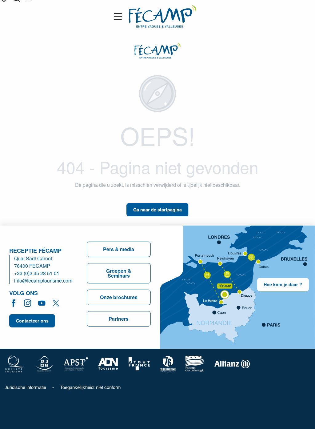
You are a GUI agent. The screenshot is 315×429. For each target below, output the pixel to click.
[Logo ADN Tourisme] (108, 363)
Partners (119, 318)
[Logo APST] (76, 363)
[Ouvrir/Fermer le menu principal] (119, 16)
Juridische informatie (25, 387)
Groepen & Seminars (118, 273)
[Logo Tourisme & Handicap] (44, 363)
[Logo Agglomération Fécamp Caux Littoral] (195, 363)
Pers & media (118, 249)
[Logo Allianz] (232, 363)
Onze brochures (119, 297)
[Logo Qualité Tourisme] (14, 363)
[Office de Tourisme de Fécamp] (162, 16)
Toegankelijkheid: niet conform (90, 387)
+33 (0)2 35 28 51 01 (36, 273)
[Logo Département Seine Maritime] (168, 363)
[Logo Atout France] (139, 363)
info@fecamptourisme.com (43, 280)
